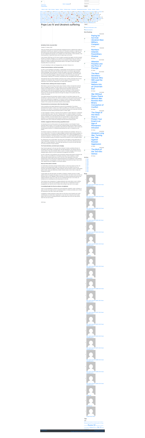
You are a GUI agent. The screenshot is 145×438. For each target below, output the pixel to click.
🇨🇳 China (69, 18)
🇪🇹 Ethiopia (93, 18)
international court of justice (46, 21)
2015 (87, 168)
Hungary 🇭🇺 (63, 18)
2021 (87, 160)
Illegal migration (43, 22)
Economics (73, 9)
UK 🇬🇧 (67, 17)
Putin (86, 425)
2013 (87, 171)
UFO (89, 14)
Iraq (41, 18)
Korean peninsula (54, 13)
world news (43, 5)
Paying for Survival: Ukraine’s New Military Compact (97, 40)
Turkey (66, 13)
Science (93, 9)
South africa (96, 19)
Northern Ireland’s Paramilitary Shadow (96, 53)
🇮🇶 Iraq (80, 17)
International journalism (82, 9)
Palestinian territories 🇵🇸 (72, 15)
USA (96, 427)
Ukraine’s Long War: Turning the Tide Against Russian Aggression (97, 138)
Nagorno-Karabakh (44, 15)
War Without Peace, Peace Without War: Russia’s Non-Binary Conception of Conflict (97, 100)
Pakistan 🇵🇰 (86, 19)
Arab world (47, 13)
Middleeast (91, 22)
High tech (87, 13)
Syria (55, 15)
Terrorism (53, 18)
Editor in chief (45, 9)
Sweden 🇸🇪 (74, 21)
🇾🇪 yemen (80, 21)
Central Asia (42, 17)
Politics (61, 9)
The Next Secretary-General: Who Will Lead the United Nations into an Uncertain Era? (97, 81)
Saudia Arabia (80, 13)
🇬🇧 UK (91, 19)
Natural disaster (43, 14)
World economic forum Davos (60, 21)
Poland (51, 15)
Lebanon (95, 21)
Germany (85, 21)
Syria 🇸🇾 (59, 15)
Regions (57, 9)
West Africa (49, 19)
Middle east (95, 17)
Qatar (82, 22)
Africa (58, 18)
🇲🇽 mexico (85, 17)
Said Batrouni (89, 405)
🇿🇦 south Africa (72, 19)
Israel (64, 15)
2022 (87, 159)
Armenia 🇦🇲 (70, 14)
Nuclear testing (46, 18)
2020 (87, 161)
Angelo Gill (88, 395)
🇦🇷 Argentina (86, 18)
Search (86, 24)
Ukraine (92, 427)
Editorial (84, 14)
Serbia (74, 18)
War (99, 427)
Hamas (86, 22)
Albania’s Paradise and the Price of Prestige (96, 64)
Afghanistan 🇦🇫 (89, 15)
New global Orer (73, 17)
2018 (87, 164)
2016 (87, 167)
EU (96, 13)
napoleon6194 (89, 278)
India (49, 22)
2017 (87, 166)
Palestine (59, 17)
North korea (63, 14)
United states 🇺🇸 (69, 22)
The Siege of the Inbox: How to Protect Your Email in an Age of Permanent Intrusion (96, 120)
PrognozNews (44, 6)
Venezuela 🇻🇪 (79, 18)
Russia (61, 13)
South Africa (98, 425)
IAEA (64, 17)
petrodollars (77, 22)
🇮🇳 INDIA (92, 13)
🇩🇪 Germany (79, 19)
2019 (87, 163)
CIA (100, 17)
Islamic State (43, 19)
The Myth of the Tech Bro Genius (96, 151)
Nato (70, 13)
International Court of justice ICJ (61, 19)
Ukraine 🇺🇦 (82, 15)
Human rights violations (60, 22)
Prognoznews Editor (90, 416)
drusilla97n (88, 255)
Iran (92, 14)
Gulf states (96, 15)
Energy (74, 13)
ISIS (52, 22)
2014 (87, 170)
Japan (75, 14)
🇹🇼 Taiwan (53, 17)
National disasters (97, 423)
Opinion (79, 14)
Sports (97, 9)
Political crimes (67, 9)
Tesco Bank (87, 427)
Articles (89, 9)
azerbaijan (97, 14)
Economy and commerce (54, 14)
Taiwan (48, 17)
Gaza (90, 17)
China (69, 21)
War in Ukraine (51, 9)
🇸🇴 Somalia (99, 18)
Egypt (90, 21)
